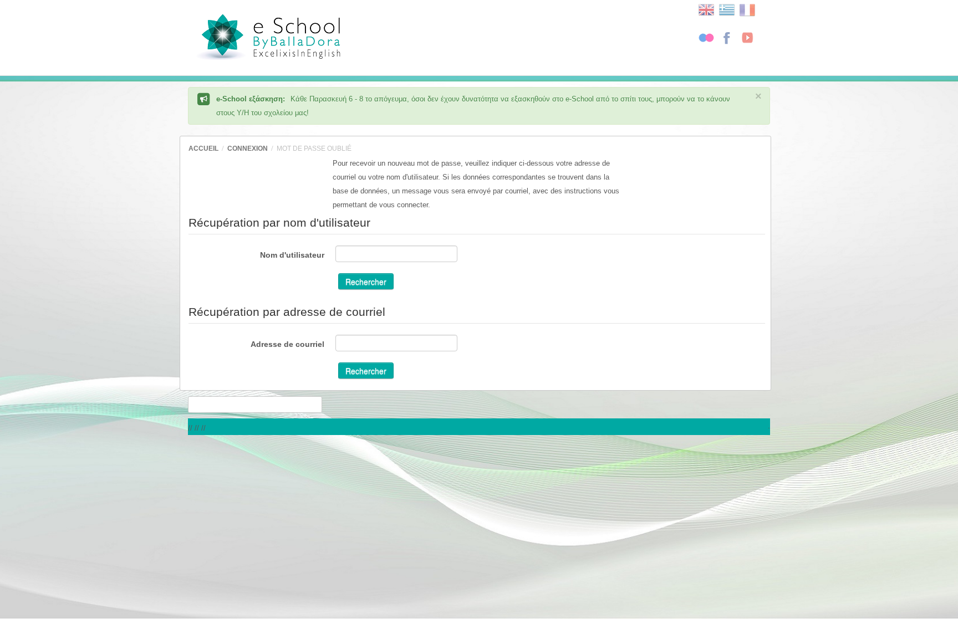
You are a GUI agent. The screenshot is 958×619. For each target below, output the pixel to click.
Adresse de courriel (287, 344)
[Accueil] (303, 38)
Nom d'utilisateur (292, 254)
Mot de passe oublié (314, 148)
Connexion (247, 148)
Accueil (203, 148)
